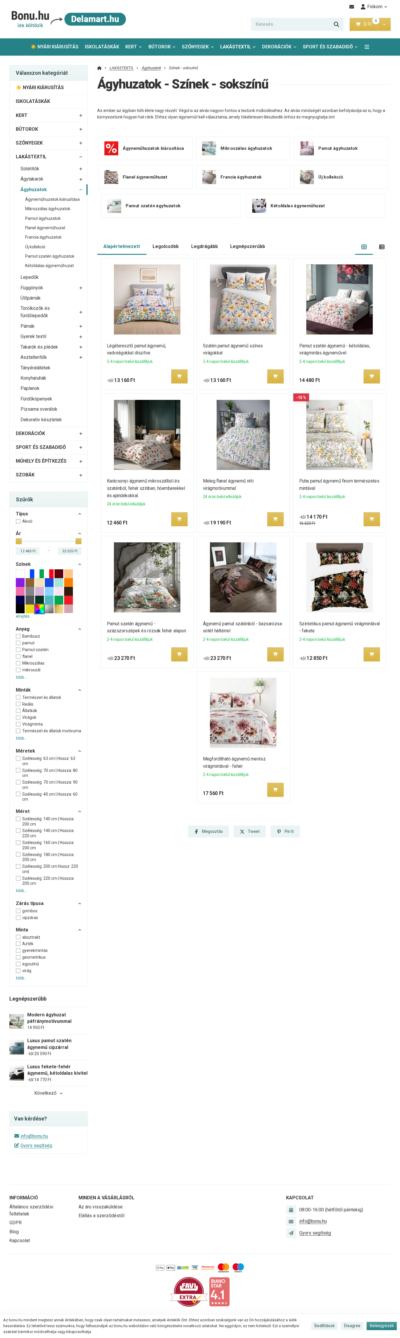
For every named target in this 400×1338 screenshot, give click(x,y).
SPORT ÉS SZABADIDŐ (328, 47)
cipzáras (30, 917)
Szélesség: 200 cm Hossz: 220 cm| (50, 869)
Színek (23, 564)
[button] (384, 24)
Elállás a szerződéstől (101, 1215)
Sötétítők (29, 169)
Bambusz (31, 636)
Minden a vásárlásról (106, 1198)
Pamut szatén (35, 649)
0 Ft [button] (370, 24)
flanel (27, 656)
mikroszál (31, 670)
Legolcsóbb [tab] (166, 246)
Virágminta (32, 724)
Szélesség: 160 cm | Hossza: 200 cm (48, 845)
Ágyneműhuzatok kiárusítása (52, 199)
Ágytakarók (31, 179)
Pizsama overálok (38, 409)
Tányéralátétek (35, 368)
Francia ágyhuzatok (43, 237)
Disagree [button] (352, 1325)
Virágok (29, 717)
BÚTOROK (159, 47)
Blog (14, 1232)
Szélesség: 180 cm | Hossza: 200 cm (48, 857)
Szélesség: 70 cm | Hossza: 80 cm (50, 773)
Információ (23, 1198)
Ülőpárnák (30, 298)
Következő (45, 1093)
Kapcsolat (19, 1240)
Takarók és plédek (39, 347)
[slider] (19, 541)
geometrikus (34, 957)
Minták (23, 690)
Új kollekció (35, 246)
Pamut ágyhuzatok (43, 218)
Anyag (23, 629)
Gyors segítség (36, 1145)
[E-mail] (351, 6)
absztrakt (31, 937)
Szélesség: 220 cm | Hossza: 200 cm (48, 881)
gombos (29, 911)
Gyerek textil (33, 336)
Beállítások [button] (324, 1325)
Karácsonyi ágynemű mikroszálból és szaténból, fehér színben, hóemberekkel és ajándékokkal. (146, 488)
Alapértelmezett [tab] (121, 246)
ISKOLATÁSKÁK (102, 47)
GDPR (15, 1222)
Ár (18, 533)
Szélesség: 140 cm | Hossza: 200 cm (48, 821)
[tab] (364, 246)
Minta (22, 930)
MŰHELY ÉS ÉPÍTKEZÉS (41, 461)
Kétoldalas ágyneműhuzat (49, 265)
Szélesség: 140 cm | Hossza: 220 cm (48, 833)
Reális (27, 704)
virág (26, 970)
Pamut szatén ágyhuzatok (49, 256)
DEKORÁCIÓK (276, 47)
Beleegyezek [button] (382, 1325)
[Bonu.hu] (68, 19)
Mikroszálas (33, 663)
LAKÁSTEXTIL (235, 47)
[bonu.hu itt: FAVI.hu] (189, 1291)
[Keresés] (336, 24)
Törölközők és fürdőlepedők (35, 311)
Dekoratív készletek (41, 419)
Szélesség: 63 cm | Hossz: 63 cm (48, 761)
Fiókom (374, 6)
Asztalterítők (33, 357)
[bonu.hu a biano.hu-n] (219, 1291)
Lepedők (29, 277)
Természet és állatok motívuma (51, 731)
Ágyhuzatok (33, 189)
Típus (22, 514)
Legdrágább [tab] (204, 246)
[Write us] (291, 1233)
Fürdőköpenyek (36, 399)
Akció (27, 521)
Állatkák (29, 710)
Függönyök (31, 288)
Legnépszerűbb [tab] (247, 246)
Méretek (25, 751)
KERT (131, 47)
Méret (23, 811)
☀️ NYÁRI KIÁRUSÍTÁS (54, 47)
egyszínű (30, 964)
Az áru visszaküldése (100, 1207)
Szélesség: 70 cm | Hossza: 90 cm (50, 785)
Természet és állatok (41, 697)
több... (21, 677)
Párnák (27, 326)
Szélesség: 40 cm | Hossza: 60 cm (50, 797)
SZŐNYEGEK (195, 47)
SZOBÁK (25, 475)
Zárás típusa (30, 903)
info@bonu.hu (34, 1136)
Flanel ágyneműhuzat (45, 227)
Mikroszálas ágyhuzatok (47, 208)
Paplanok (30, 388)
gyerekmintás (35, 950)
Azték (27, 943)
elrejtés (23, 616)
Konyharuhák (33, 378)
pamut (28, 643)
